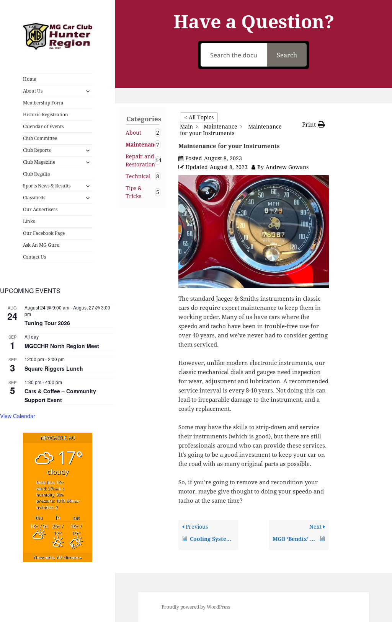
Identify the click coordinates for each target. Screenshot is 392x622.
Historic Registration (45, 114)
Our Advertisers (40, 209)
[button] (313, 124)
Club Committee (40, 138)
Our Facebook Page (44, 233)
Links (29, 221)
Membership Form (43, 102)
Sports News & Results (46, 185)
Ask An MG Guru (41, 245)
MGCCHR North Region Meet (61, 346)
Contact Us (34, 257)
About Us (32, 91)
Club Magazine (39, 162)
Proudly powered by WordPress (196, 607)
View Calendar (17, 416)
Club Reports (37, 150)
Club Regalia (36, 174)
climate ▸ (58, 557)
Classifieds (34, 197)
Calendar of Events (43, 126)
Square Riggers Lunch (53, 368)
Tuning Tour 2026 (47, 323)
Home (29, 79)
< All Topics (199, 117)
